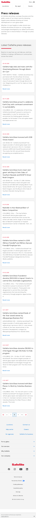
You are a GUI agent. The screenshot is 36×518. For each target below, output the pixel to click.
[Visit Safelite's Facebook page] (9, 470)
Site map (18, 491)
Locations (5, 6)
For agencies (10, 434)
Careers (26, 429)
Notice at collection (18, 495)
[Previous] (3, 415)
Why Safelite (5, 451)
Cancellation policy (18, 488)
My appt (18, 6)
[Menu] (34, 2)
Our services (5, 446)
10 (22, 414)
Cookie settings (5, 516)
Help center (9, 429)
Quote (30, 6)
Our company (5, 456)
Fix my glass (5, 441)
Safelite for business (26, 434)
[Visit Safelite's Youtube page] (20, 470)
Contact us (26, 424)
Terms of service (18, 477)
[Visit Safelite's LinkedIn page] (27, 470)
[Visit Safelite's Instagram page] (15, 470)
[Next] (26, 415)
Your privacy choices (17, 480)
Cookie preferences (18, 484)
